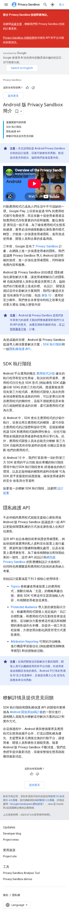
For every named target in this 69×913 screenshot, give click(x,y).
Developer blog (12, 833)
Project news (11, 839)
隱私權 (16, 895)
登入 (61, 4)
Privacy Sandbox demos (17, 879)
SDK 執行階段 (52, 344)
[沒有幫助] (33, 88)
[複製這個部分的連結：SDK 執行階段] (35, 364)
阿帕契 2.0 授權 (45, 800)
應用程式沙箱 (45, 373)
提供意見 (13, 95)
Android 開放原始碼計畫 (26, 712)
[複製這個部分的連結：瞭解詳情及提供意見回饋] (57, 698)
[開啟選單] (6, 4)
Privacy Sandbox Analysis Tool (21, 873)
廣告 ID (46, 295)
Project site (10, 856)
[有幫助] (27, 88)
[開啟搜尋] (45, 4)
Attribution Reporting (24, 641)
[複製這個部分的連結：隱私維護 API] (34, 508)
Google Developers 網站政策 (27, 804)
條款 (5, 895)
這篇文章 (16, 23)
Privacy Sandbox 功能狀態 (18, 37)
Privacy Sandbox (12, 80)
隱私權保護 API (19, 349)
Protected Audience (24, 607)
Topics (15, 586)
